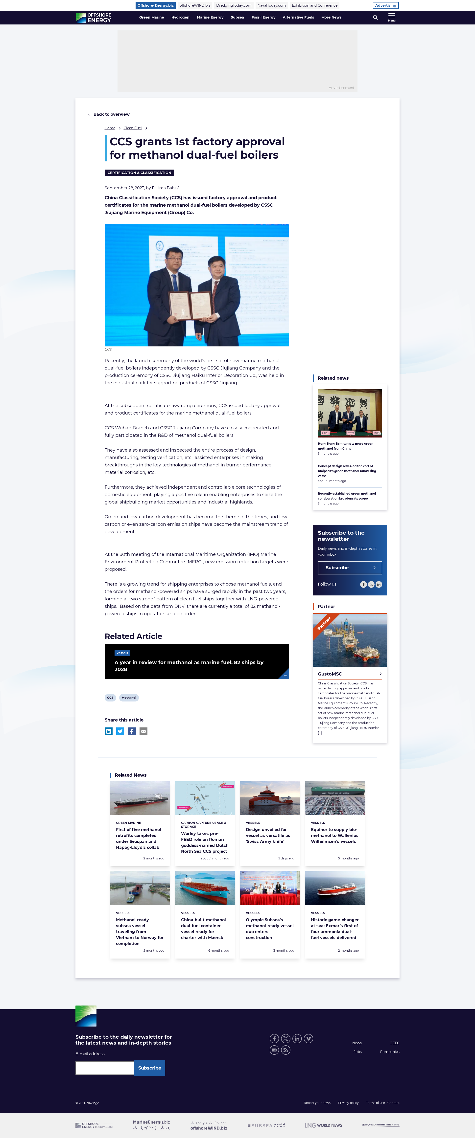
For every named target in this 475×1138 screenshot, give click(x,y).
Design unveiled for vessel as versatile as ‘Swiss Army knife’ (268, 835)
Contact (393, 1103)
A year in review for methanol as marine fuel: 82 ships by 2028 (189, 665)
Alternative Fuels (298, 17)
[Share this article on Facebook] (132, 731)
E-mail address (90, 1053)
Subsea (237, 17)
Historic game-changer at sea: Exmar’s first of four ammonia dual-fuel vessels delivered (335, 929)
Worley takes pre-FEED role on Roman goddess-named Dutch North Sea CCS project (205, 842)
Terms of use (375, 1103)
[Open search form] (375, 17)
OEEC (395, 1043)
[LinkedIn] (379, 584)
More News (331, 17)
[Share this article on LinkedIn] (109, 731)
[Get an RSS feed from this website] (285, 1050)
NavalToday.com (272, 5)
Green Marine (151, 17)
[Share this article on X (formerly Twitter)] (120, 731)
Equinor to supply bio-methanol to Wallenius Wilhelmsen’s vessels (334, 835)
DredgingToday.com (234, 5)
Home (110, 128)
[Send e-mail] (274, 1050)
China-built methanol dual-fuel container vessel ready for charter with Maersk (203, 929)
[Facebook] (363, 584)
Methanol (128, 698)
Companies (390, 1052)
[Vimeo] (308, 1038)
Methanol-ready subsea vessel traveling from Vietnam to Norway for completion (140, 932)
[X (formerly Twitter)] (371, 584)
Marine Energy (210, 17)
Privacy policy (348, 1103)
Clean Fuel (133, 128)
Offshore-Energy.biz (156, 5)
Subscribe (337, 567)
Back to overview (111, 114)
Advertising (385, 5)
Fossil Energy (263, 17)
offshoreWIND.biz (195, 5)
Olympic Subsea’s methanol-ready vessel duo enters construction (270, 929)
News (357, 1043)
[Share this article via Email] (143, 731)
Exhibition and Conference (314, 5)
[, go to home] (93, 18)
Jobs (358, 1052)
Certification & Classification (139, 173)
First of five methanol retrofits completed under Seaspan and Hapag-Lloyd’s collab (138, 838)
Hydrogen (180, 17)
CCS (111, 698)
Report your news (317, 1103)
